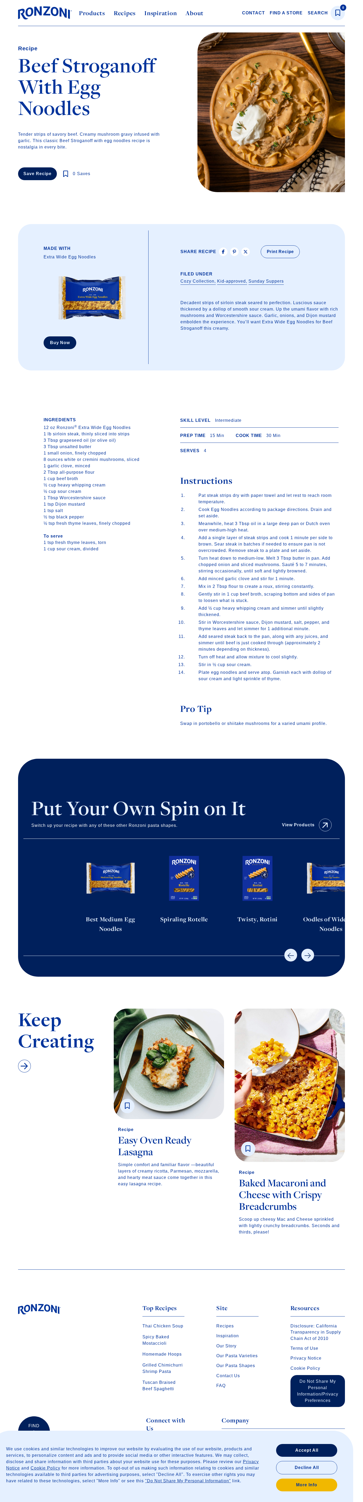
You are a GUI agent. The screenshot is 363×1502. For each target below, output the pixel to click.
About (194, 13)
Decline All (307, 1467)
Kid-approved (231, 281)
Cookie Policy (45, 1468)
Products (92, 13)
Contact (253, 13)
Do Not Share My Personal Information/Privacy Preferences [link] (317, 1391)
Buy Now (60, 342)
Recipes (125, 13)
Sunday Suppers (266, 281)
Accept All (306, 1450)
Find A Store (286, 13)
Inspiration (160, 13)
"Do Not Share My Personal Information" (188, 1481)
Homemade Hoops (162, 1354)
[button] (290, 955)
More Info (306, 1485)
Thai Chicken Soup (162, 1326)
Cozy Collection (197, 281)
